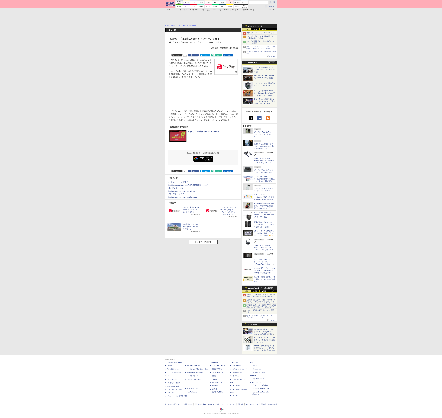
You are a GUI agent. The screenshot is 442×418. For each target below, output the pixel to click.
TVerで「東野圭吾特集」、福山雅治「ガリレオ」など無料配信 (264, 279)
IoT (238, 10)
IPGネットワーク (255, 382)
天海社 (255, 365)
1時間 (246, 29)
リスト (185, 55)
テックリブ (233, 392)
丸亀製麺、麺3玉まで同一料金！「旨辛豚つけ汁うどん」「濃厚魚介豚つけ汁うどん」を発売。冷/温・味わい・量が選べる (260, 302)
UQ (203, 10)
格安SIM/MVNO (247, 10)
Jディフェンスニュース (240, 369)
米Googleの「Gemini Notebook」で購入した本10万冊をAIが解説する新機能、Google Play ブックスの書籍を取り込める (264, 199)
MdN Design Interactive (240, 389)
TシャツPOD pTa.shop (260, 385)
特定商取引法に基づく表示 (269, 404)
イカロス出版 (234, 362)
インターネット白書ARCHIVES (177, 396)
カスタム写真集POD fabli (261, 388)
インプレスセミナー (193, 376)
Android (226, 10)
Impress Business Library (195, 372)
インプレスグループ (252, 404)
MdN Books (236, 385)
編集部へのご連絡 (213, 404)
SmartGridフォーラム (193, 365)
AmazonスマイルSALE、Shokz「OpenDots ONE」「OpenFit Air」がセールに (263, 247)
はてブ (206, 55)
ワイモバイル (194, 10)
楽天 (208, 10)
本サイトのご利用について (173, 404)
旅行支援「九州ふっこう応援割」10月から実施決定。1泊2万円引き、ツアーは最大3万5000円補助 (261, 307)
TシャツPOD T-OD (218, 372)
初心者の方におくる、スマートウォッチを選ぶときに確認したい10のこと (264, 340)
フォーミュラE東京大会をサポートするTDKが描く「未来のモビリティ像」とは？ (264, 101)
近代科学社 (213, 389)
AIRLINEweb (237, 365)
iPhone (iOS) (217, 10)
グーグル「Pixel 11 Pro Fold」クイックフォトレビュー (264, 134)
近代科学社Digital (217, 392)
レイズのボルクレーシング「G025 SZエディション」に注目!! (264, 69)
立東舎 (214, 376)
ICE (251, 362)
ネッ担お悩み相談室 (173, 383)
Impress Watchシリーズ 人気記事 (260, 288)
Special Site (252, 62)
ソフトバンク (183, 10)
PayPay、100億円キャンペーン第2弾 (203, 131)
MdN (231, 383)
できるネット (171, 392)
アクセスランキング (255, 26)
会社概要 (240, 404)
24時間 (255, 29)
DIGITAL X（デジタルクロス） (196, 379)
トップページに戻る (203, 242)
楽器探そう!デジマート (219, 369)
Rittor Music (214, 362)
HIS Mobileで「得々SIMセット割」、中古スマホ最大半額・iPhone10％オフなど (264, 206)
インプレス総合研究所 (174, 372)
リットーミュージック (219, 365)
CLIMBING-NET (217, 385)
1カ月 (272, 29)
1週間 (264, 29)
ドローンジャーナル (173, 379)
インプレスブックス (193, 388)
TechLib (235, 395)
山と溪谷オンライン (218, 382)
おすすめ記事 (252, 324)
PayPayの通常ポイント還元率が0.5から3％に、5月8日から (191, 209)
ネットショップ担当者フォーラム (197, 369)
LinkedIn (229, 55)
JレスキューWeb (238, 376)
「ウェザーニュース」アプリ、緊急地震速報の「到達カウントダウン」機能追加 (264, 179)
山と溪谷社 (213, 379)
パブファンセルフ (258, 379)
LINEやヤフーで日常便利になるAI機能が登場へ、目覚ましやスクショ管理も (264, 233)
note (218, 55)
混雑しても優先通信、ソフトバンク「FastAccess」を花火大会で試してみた (264, 146)
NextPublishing (192, 392)
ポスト (178, 55)
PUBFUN (253, 376)
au (174, 10)
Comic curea (257, 369)
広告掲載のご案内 (200, 404)
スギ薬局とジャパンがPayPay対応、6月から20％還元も (191, 226)
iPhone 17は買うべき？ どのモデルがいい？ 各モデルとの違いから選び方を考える (264, 348)
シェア (195, 55)
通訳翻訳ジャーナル (239, 372)
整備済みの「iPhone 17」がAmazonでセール (260, 33)
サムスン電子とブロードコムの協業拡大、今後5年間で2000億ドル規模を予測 (264, 270)
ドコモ (168, 10)
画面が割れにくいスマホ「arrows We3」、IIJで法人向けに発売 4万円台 (264, 224)
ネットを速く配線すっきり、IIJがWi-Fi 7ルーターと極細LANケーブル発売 (264, 214)
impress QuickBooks (259, 372)
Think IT (169, 365)
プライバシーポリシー (228, 404)
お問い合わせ (188, 404)
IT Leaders (170, 376)
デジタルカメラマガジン (175, 389)
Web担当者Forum (173, 369)
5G (233, 10)
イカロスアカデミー (239, 379)
